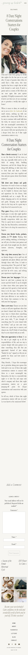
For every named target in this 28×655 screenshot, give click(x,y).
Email (14, 544)
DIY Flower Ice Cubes (23, 562)
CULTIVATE (14, 9)
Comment (14, 510)
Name (14, 537)
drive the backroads (16, 111)
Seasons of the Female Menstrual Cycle (6, 565)
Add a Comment (14, 484)
